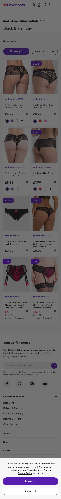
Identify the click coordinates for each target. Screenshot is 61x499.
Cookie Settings (34, 470)
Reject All (31, 491)
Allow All (30, 481)
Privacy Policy (25, 473)
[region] (30, 478)
